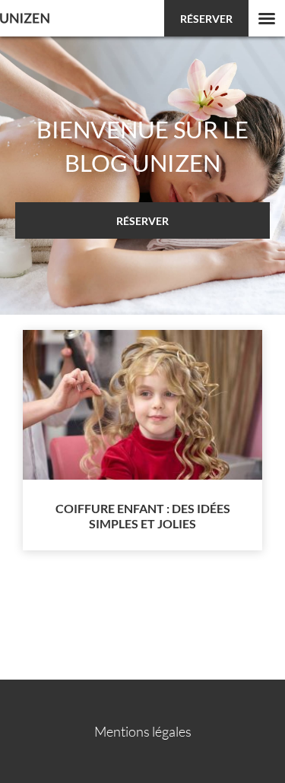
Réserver (206, 18)
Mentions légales (143, 731)
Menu (267, 18)
